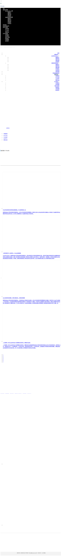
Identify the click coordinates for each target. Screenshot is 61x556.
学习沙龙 (2, 6)
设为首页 (54, 49)
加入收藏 (59, 49)
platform (7, 127)
